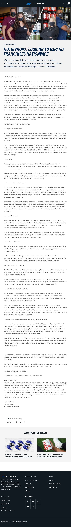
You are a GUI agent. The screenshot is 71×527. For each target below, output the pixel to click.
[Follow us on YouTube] (27, 506)
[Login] (64, 3)
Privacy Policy (5, 497)
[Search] (7, 3)
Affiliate (27, 491)
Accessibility (5, 504)
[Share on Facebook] (12, 422)
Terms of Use (5, 500)
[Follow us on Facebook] (27, 501)
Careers (51, 480)
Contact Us (53, 487)
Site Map (4, 507)
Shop (51, 477)
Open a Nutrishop (31, 480)
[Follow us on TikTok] (33, 506)
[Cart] (68, 4)
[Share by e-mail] (24, 422)
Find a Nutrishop (30, 477)
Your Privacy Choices (8, 511)
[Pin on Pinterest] (16, 422)
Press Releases (9, 44)
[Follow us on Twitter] (33, 501)
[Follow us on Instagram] (38, 501)
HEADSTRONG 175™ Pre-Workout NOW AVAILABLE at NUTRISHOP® (50, 455)
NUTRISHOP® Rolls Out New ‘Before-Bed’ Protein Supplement (18, 455)
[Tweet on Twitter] (20, 422)
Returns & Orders (54, 484)
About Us (28, 484)
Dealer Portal (29, 487)
